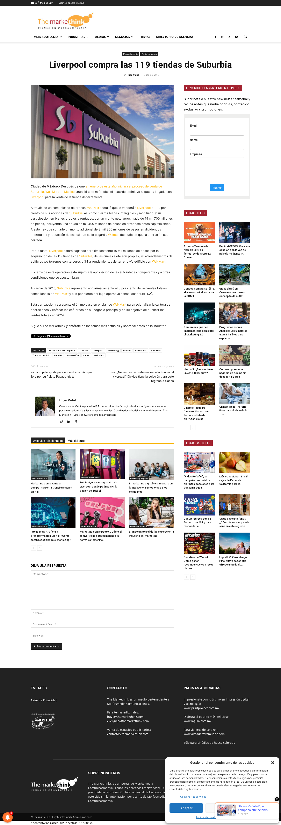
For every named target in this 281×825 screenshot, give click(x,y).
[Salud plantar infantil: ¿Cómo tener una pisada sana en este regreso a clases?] (235, 504)
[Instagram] (222, 37)
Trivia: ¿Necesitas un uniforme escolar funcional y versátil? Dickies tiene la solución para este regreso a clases (141, 376)
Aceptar (186, 808)
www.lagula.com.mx (197, 721)
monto (127, 350)
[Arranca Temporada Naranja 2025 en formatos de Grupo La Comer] (199, 232)
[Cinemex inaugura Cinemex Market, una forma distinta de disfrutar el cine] (199, 394)
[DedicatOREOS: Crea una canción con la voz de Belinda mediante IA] (235, 232)
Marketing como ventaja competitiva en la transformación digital (51, 487)
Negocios (122, 37)
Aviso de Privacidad (44, 700)
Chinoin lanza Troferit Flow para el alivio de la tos (233, 410)
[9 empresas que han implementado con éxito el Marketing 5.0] (199, 313)
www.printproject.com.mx (201, 708)
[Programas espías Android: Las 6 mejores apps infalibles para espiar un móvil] (235, 313)
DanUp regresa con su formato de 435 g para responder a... (197, 522)
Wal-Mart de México (60, 192)
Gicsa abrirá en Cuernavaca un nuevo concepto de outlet (232, 292)
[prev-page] (33, 548)
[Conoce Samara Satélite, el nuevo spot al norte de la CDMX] (199, 274)
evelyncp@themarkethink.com (128, 721)
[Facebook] (215, 37)
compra (84, 350)
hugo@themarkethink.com (125, 717)
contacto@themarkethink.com (127, 734)
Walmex (113, 235)
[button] (273, 763)
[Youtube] (236, 37)
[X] (229, 37)
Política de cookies (207, 817)
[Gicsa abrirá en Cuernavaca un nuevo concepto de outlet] (235, 274)
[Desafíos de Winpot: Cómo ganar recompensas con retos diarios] (199, 543)
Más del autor (77, 440)
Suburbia (75, 213)
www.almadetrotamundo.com (204, 734)
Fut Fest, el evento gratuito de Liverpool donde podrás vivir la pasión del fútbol (98, 486)
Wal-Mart (94, 208)
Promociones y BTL (90, 477)
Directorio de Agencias (175, 37)
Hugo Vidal (133, 74)
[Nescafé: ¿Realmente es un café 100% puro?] (199, 355)
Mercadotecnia (46, 37)
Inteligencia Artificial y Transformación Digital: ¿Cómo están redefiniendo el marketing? (51, 535)
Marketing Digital (139, 478)
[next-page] (39, 548)
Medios (100, 37)
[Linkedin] (70, 421)
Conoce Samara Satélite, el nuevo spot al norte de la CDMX (199, 292)
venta (86, 355)
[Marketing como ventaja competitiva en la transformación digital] (53, 464)
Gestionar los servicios (193, 796)
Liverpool (37, 197)
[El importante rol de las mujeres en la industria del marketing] (151, 512)
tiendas (58, 355)
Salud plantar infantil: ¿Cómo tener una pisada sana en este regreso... (234, 522)
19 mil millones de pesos (62, 350)
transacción (72, 355)
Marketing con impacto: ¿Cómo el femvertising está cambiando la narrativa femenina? (101, 535)
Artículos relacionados (48, 440)
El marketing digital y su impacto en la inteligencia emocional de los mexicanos (151, 487)
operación (140, 350)
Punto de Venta (149, 53)
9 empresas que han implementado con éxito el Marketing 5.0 (199, 331)
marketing (113, 350)
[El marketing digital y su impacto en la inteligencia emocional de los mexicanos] (151, 464)
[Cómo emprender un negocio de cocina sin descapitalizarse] (235, 355)
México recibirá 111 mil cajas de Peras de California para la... (233, 480)
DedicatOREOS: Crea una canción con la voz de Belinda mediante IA (234, 250)
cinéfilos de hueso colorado (216, 743)
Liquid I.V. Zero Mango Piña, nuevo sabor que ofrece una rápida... (233, 561)
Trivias (144, 37)
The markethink (41, 355)
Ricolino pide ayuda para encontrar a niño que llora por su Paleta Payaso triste (61, 374)
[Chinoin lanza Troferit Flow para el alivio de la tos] (235, 393)
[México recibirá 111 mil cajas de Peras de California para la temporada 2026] (235, 462)
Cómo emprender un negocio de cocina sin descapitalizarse (232, 373)
